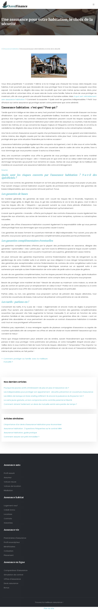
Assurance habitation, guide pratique (20, 432)
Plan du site (49, 608)
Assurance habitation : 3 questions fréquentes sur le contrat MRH (33, 428)
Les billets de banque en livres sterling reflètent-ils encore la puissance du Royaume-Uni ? (44, 396)
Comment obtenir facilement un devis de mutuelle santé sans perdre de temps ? (40, 404)
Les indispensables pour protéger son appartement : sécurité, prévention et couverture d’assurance (48, 392)
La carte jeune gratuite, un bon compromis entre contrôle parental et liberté (38, 400)
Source (4, 170)
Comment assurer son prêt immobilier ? (21, 436)
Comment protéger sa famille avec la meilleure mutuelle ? (26, 360)
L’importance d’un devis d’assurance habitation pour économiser (33, 424)
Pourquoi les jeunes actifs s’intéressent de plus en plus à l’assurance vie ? (36, 388)
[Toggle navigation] (93, 4)
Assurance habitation (11, 49)
